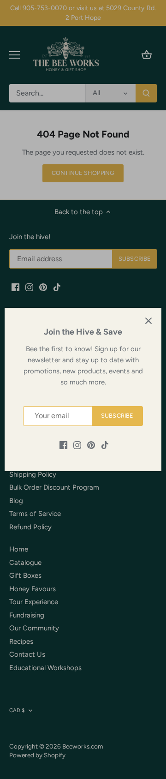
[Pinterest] (91, 444)
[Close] (148, 321)
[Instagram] (77, 444)
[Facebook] (63, 444)
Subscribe (117, 415)
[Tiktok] (105, 444)
